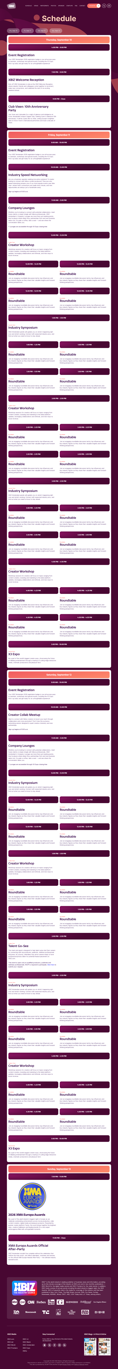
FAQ (76, 6)
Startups (69, 6)
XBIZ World (11, 1345)
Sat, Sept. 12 (41, 30)
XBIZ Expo (26, 1348)
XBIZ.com (10, 1339)
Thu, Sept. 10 (13, 30)
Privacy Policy (66, 1364)
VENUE (36, 6)
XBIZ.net (10, 1342)
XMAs (25, 1351)
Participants (44, 6)
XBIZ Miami (27, 1342)
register (92, 6)
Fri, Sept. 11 (27, 30)
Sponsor (61, 6)
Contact (82, 6)
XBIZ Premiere (12, 1348)
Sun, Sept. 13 (56, 30)
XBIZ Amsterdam (29, 1345)
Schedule (28, 6)
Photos (53, 6)
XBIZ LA (25, 1339)
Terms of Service (79, 1364)
